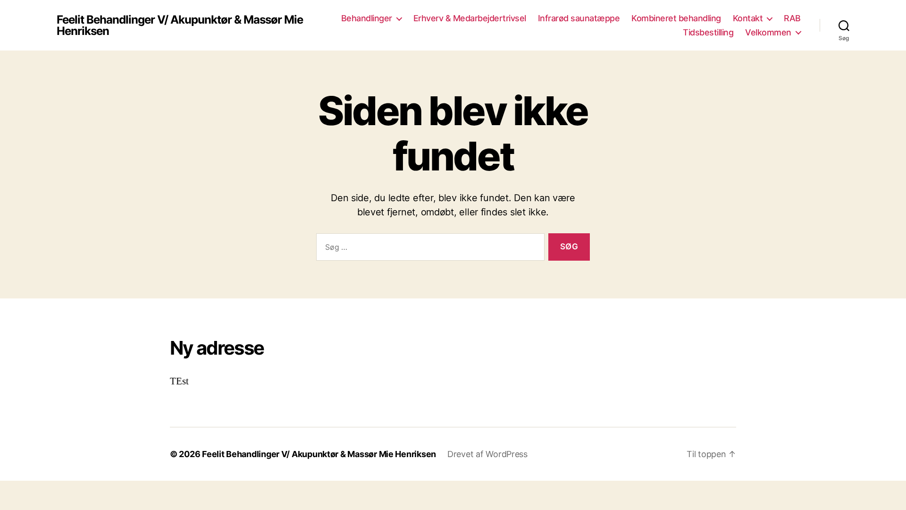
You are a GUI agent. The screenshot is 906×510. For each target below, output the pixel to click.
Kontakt (748, 18)
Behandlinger (366, 18)
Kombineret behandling (676, 18)
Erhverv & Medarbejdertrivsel (469, 18)
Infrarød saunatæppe (579, 18)
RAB (792, 18)
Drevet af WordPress (487, 454)
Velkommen (768, 32)
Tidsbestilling (708, 32)
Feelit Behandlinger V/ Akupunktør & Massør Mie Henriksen (180, 25)
